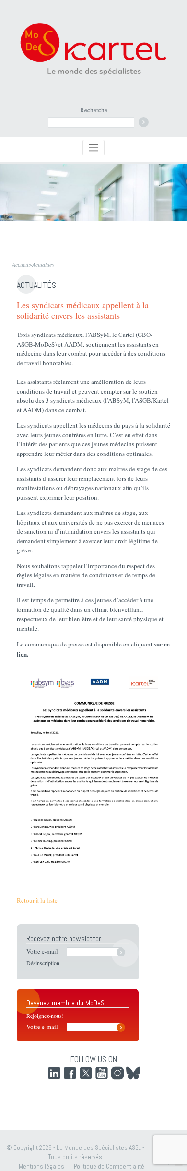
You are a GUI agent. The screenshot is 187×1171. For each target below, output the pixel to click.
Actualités (43, 264)
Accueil (20, 264)
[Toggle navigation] (93, 147)
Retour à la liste (37, 900)
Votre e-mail (42, 951)
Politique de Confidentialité (109, 1166)
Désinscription (42, 963)
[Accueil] (93, 48)
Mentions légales (41, 1166)
